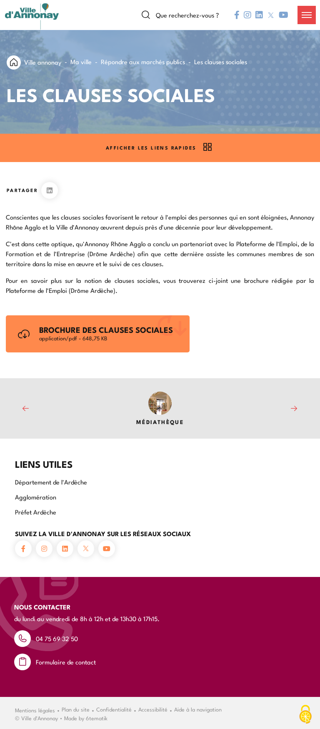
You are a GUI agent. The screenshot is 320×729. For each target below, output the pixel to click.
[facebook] (237, 15)
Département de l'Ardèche (51, 481)
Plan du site (76, 709)
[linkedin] (259, 15)
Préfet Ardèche (35, 511)
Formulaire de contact (66, 661)
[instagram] (247, 15)
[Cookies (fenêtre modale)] (305, 715)
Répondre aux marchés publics (143, 61)
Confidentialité (114, 709)
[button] (307, 15)
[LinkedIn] (49, 190)
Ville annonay (42, 61)
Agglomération (35, 496)
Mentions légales (35, 710)
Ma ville (81, 61)
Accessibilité (153, 709)
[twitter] (271, 15)
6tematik (97, 718)
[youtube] (283, 15)
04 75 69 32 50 (57, 638)
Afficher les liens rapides (151, 147)
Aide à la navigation (198, 709)
